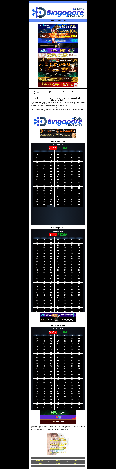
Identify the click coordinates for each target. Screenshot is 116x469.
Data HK (58, 460)
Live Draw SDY (76, 457)
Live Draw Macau (39, 460)
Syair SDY (58, 465)
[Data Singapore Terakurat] (58, 26)
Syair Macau (76, 465)
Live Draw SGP (58, 457)
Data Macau (58, 463)
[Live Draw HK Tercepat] (58, 444)
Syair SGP (40, 465)
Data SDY (40, 463)
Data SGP (76, 460)
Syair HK (76, 463)
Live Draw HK (40, 457)
